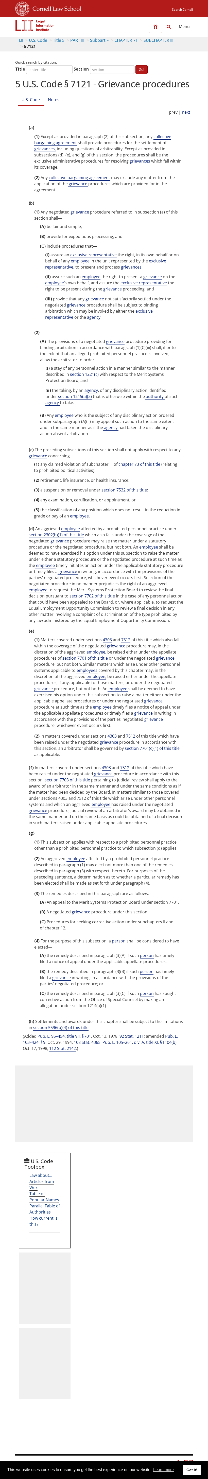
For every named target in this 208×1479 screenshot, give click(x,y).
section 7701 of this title (85, 658)
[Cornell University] (22, 8)
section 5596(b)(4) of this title (61, 1027)
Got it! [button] (191, 1470)
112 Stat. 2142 (62, 1048)
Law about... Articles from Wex (41, 1181)
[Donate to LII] (155, 27)
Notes (53, 99)
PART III (77, 40)
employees (87, 670)
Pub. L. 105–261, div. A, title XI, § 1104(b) (139, 1042)
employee (80, 261)
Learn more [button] (163, 1470)
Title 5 (58, 40)
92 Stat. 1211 (131, 1036)
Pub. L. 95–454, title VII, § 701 (64, 1036)
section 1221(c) (84, 374)
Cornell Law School (55, 8)
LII (21, 40)
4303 (107, 640)
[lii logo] (35, 25)
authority (155, 396)
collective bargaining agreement (79, 177)
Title (20, 69)
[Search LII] (169, 27)
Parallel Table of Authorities (44, 1209)
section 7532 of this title (124, 490)
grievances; (131, 267)
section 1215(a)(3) (75, 396)
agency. (93, 317)
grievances (140, 161)
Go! (141, 69)
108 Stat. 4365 (87, 1042)
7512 (125, 640)
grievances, (45, 149)
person (119, 941)
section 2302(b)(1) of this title (56, 535)
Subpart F (99, 40)
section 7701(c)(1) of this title (152, 748)
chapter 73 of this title (139, 464)
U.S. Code (38, 40)
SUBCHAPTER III (158, 40)
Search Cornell (182, 9)
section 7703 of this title (67, 780)
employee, (95, 652)
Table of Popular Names (44, 1197)
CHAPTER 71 (126, 40)
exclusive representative (93, 255)
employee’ (55, 283)
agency (91, 390)
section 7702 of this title (92, 596)
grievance (78, 183)
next (186, 112)
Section (81, 69)
